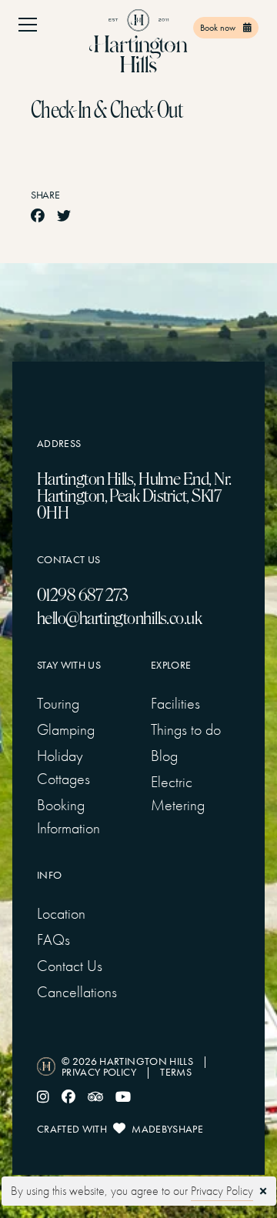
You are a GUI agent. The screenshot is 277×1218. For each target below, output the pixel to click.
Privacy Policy (222, 1191)
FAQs (53, 939)
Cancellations (77, 992)
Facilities (175, 703)
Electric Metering (178, 793)
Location (61, 913)
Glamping (66, 729)
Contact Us (69, 966)
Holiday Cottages (63, 767)
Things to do (186, 729)
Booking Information (68, 816)
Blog (164, 756)
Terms (176, 1071)
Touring (58, 703)
